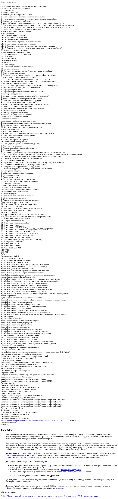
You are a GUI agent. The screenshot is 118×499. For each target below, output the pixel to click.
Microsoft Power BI (28, 457)
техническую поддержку (71, 470)
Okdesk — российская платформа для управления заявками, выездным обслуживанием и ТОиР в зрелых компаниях (53, 496)
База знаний (5, 421)
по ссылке (60, 488)
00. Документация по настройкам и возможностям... (31, 421)
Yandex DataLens (12, 457)
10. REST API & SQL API (61, 421)
